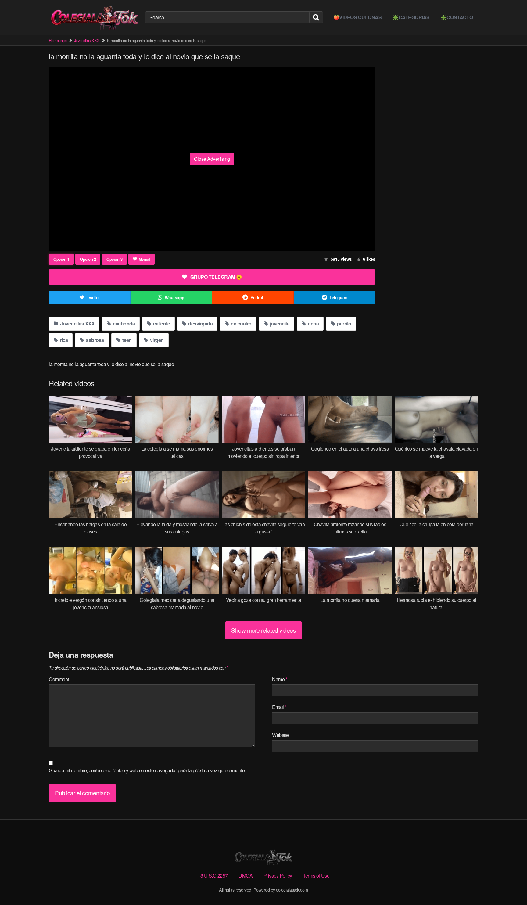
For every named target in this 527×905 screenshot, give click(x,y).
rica (63, 339)
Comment (59, 679)
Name (279, 679)
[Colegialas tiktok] (94, 17)
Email (279, 706)
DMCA (245, 875)
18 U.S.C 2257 (213, 875)
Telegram (338, 297)
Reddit (256, 297)
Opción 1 (61, 259)
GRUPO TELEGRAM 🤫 (216, 276)
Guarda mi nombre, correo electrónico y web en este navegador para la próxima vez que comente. (147, 770)
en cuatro (241, 323)
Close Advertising (212, 158)
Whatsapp (175, 297)
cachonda (123, 323)
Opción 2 (88, 259)
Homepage (57, 40)
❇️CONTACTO (457, 17)
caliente (161, 323)
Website (280, 734)
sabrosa (94, 339)
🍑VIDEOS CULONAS (357, 17)
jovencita (279, 323)
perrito (343, 323)
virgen (156, 339)
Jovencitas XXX (86, 40)
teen (126, 339)
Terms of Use (316, 875)
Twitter (93, 297)
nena (313, 323)
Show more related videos (263, 630)
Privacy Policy (278, 875)
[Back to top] (510, 885)
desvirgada (200, 323)
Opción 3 (114, 259)
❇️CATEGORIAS (411, 17)
